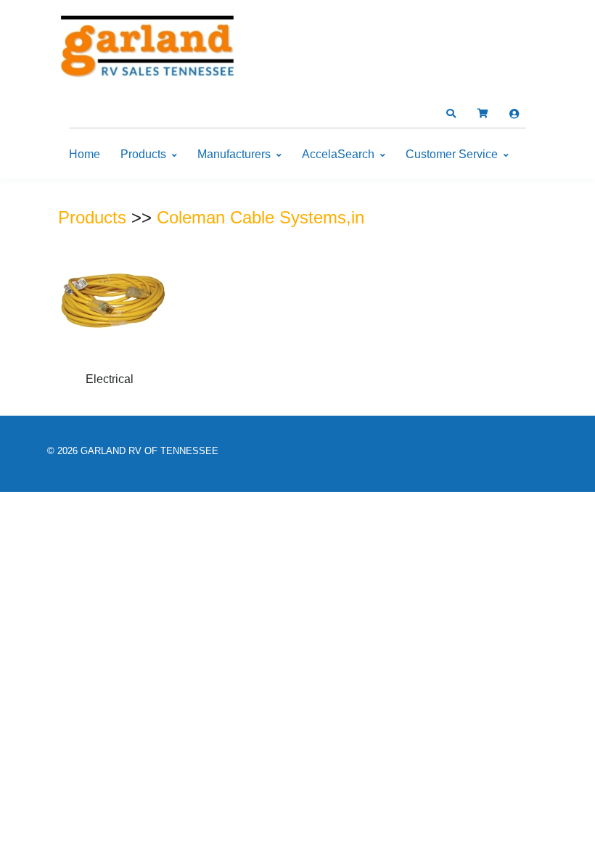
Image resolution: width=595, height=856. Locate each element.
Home (84, 154)
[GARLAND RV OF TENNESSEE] (148, 49)
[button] (450, 113)
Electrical (110, 379)
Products (143, 154)
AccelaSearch (338, 154)
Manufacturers (234, 154)
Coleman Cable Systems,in (260, 217)
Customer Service (452, 154)
